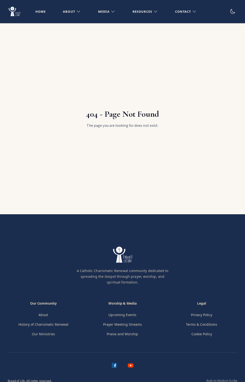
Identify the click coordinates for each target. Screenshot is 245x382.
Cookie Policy (201, 334)
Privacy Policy (201, 315)
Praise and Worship (122, 334)
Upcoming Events (122, 315)
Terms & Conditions (201, 324)
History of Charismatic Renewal (43, 324)
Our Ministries (43, 334)
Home (40, 11)
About (43, 315)
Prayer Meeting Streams (122, 324)
